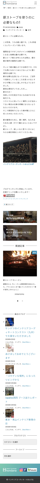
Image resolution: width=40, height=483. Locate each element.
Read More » (27, 342)
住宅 (29, 30)
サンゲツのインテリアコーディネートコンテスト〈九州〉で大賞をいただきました (20, 332)
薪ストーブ (9, 204)
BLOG (21, 27)
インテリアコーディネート (15, 30)
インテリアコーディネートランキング (15, 199)
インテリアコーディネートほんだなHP (18, 164)
